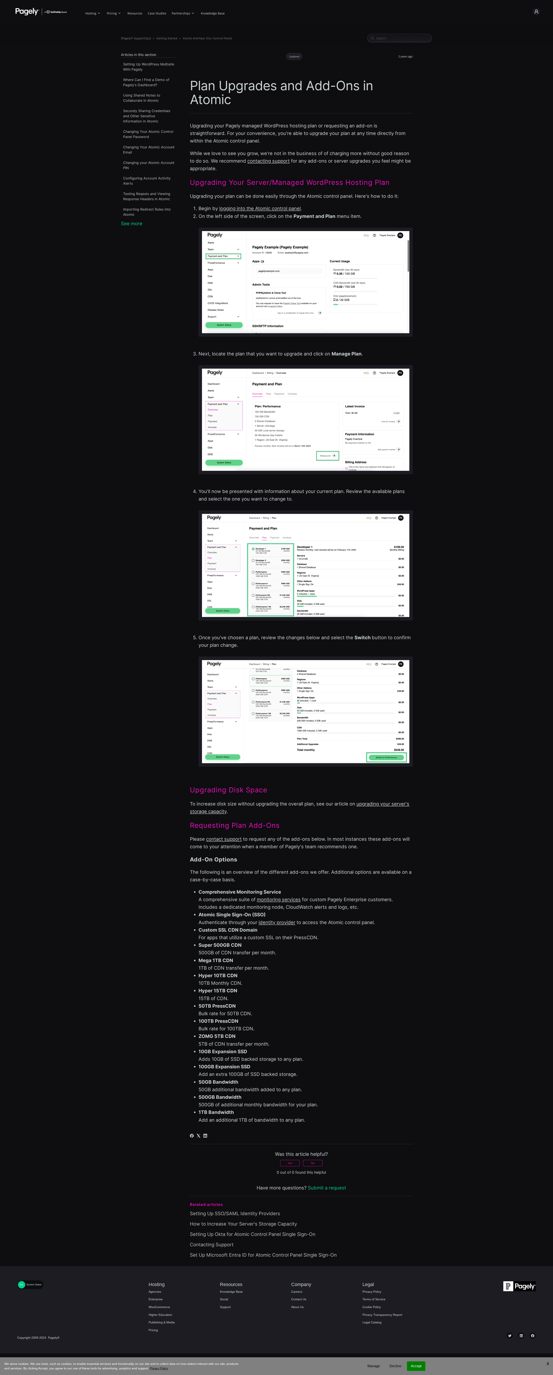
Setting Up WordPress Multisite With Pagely (148, 66)
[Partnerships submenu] (192, 13)
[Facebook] (192, 1136)
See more (131, 223)
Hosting (90, 13)
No (313, 1163)
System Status (34, 1284)
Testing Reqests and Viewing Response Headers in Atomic (146, 196)
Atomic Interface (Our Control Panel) (207, 38)
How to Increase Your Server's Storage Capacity (243, 1224)
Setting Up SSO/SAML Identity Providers (235, 1213)
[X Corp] (198, 1136)
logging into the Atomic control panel (260, 208)
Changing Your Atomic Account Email (149, 149)
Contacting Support (212, 1244)
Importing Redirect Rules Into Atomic (147, 212)
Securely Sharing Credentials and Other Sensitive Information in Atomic (146, 116)
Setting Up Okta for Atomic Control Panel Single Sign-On (252, 1234)
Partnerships (181, 13)
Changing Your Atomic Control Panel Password (148, 134)
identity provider (277, 922)
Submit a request (327, 1188)
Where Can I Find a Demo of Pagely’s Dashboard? (146, 82)
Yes (290, 1163)
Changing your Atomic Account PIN (148, 165)
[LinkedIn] (205, 1136)
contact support (224, 839)
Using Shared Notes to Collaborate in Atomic (141, 98)
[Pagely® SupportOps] (136, 38)
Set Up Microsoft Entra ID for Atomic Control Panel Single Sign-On (263, 1255)
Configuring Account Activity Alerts (147, 181)
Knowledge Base (213, 13)
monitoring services (279, 899)
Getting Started (166, 38)
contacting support (268, 161)
